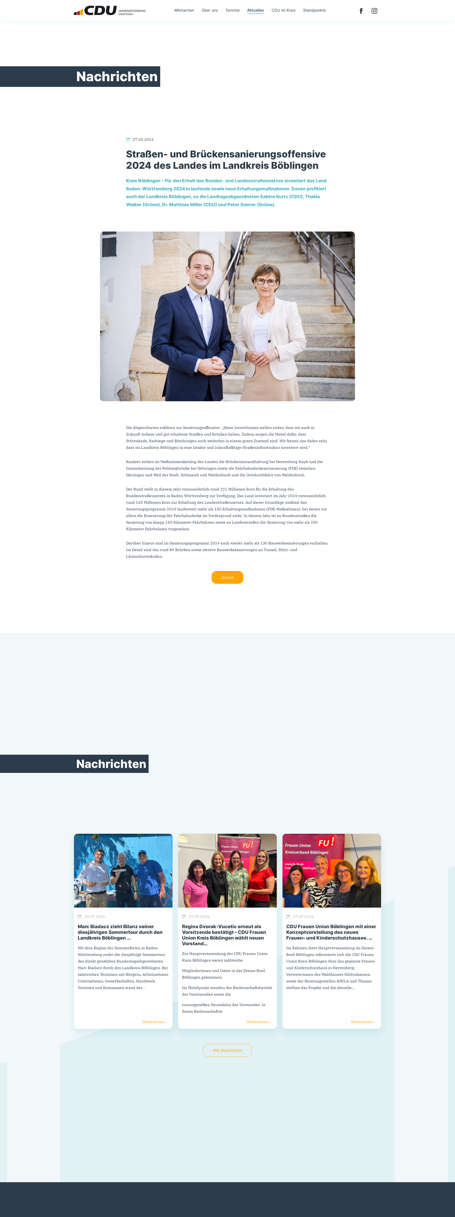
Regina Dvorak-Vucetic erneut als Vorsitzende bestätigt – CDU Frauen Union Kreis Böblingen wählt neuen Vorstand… (224, 935)
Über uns (210, 10)
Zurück (227, 577)
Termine (232, 10)
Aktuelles (255, 10)
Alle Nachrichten (227, 1050)
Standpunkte (314, 10)
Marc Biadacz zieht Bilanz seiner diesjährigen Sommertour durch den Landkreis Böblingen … (120, 932)
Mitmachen (184, 10)
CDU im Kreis (284, 10)
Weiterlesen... (154, 1021)
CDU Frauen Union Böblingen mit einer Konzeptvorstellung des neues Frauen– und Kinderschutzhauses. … (331, 932)
